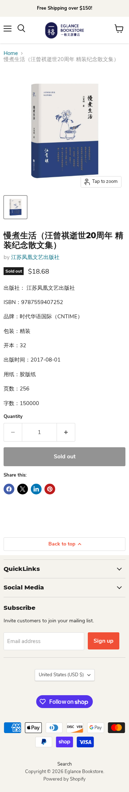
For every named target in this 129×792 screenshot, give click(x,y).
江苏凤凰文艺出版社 (35, 257)
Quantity (13, 416)
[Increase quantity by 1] (66, 432)
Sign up (104, 641)
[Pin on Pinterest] (49, 489)
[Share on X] (22, 489)
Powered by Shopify (64, 779)
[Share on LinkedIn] (36, 489)
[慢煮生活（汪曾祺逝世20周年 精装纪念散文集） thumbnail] (15, 207)
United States (61, 675)
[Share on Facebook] (9, 489)
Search (64, 764)
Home (11, 53)
